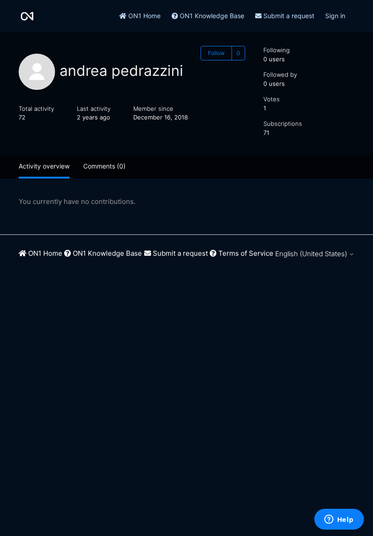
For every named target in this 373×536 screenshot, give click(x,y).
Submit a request (288, 16)
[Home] (27, 16)
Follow (216, 53)
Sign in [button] (335, 16)
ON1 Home (143, 16)
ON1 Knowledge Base (211, 16)
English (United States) (312, 254)
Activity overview (44, 166)
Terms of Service (245, 253)
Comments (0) (104, 166)
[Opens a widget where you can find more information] (339, 520)
